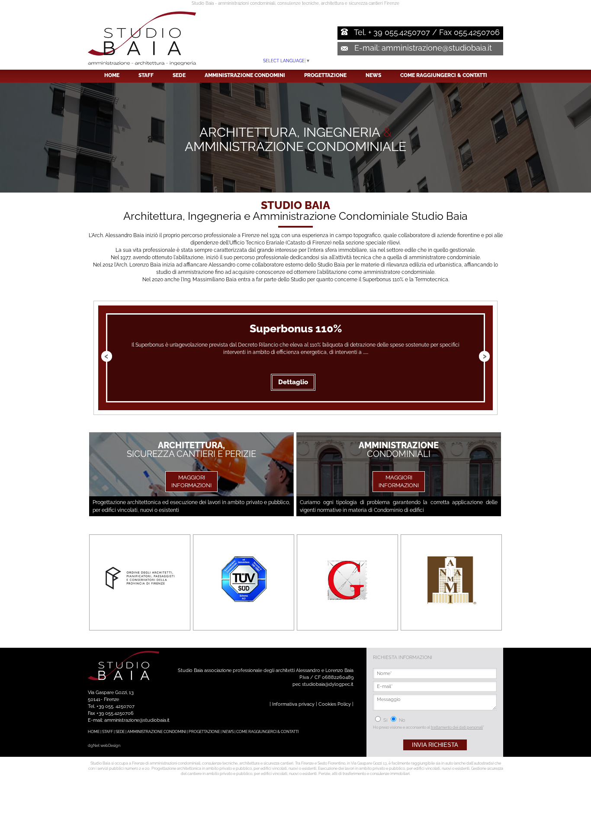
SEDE (120, 732)
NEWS (228, 732)
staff (146, 75)
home (111, 75)
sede (179, 75)
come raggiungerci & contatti (443, 75)
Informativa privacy (293, 704)
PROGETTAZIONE (204, 732)
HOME (94, 732)
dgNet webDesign (104, 745)
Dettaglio (293, 382)
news (373, 75)
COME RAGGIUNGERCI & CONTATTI (267, 732)
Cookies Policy (334, 704)
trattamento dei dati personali (457, 727)
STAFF (107, 732)
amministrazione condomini (245, 75)
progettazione (325, 75)
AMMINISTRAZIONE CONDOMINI (156, 732)
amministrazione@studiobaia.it (437, 47)
